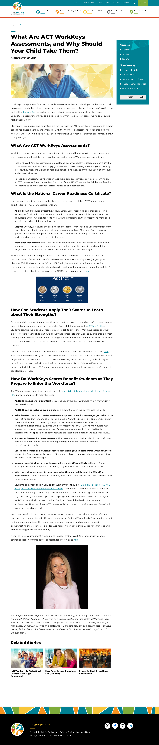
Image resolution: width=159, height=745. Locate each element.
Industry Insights (130, 70)
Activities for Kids (141, 11)
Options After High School (70, 11)
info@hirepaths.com (40, 724)
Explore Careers (47, 11)
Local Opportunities (132, 79)
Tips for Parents (130, 88)
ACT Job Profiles (95, 326)
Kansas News (129, 74)
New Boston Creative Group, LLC (56, 735)
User (87, 732)
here (106, 351)
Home (14, 25)
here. (87, 271)
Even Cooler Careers (119, 11)
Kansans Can (29, 112)
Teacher (126, 59)
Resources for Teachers (134, 84)
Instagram (122, 726)
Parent (125, 49)
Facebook (115, 726)
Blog (21, 25)
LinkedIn (130, 726)
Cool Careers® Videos (96, 11)
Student (126, 54)
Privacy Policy (67, 732)
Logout (79, 732)
